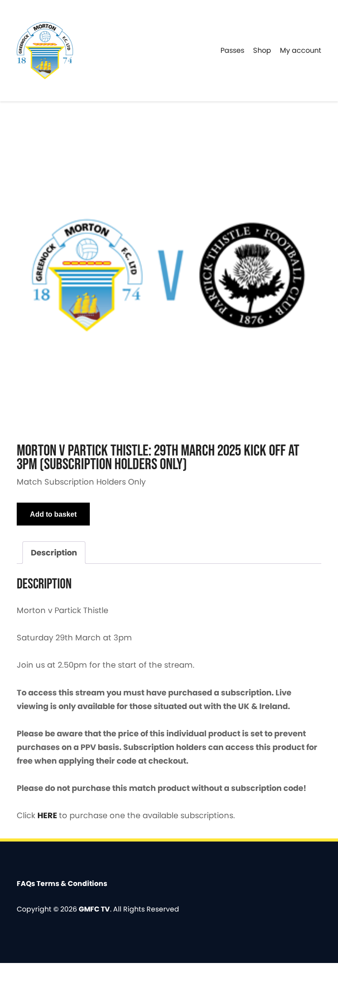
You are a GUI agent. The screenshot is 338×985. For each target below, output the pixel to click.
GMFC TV (94, 909)
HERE (48, 815)
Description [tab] (54, 552)
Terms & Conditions (72, 883)
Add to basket (53, 514)
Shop (262, 50)
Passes (232, 50)
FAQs (27, 883)
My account (300, 50)
